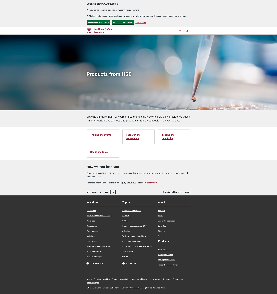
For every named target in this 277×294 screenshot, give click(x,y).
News (160, 216)
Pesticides (91, 221)
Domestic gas (92, 226)
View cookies (140, 23)
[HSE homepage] (99, 30)
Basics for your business (131, 211)
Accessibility (124, 279)
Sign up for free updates (167, 221)
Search (89, 279)
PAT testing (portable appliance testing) (137, 246)
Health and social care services (98, 216)
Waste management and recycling (99, 246)
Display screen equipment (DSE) (134, 226)
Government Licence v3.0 (131, 288)
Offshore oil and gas (94, 257)
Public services (92, 231)
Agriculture (91, 236)
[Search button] (187, 30)
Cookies (106, 279)
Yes (106, 192)
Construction (91, 211)
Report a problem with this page (176, 192)
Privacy (114, 279)
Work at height (127, 251)
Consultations (178, 279)
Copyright (97, 279)
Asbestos (126, 231)
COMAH (125, 257)
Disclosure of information (141, 279)
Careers (161, 236)
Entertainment (92, 241)
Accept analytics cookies (98, 22)
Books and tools (99, 152)
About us (161, 211)
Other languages (93, 283)
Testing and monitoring (168, 137)
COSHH (125, 221)
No (113, 192)
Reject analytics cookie (122, 22)
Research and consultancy (133, 137)
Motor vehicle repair (94, 251)
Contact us (162, 226)
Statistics (161, 231)
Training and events (100, 135)
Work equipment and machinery (134, 236)
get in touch (152, 183)
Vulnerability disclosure (162, 279)
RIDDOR (125, 216)
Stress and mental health (131, 241)
